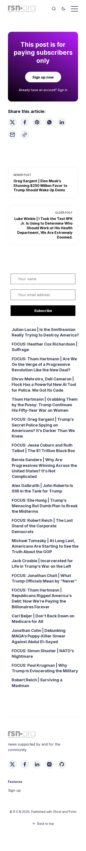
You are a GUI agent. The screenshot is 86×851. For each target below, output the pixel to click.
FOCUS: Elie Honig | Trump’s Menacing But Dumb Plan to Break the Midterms (45, 506)
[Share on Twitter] (12, 122)
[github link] (61, 764)
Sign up (14, 790)
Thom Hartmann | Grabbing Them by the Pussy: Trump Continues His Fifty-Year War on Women (45, 405)
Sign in (62, 90)
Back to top (45, 823)
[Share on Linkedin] (61, 122)
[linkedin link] (37, 764)
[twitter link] (12, 764)
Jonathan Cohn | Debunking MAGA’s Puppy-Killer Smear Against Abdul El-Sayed (38, 636)
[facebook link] (24, 764)
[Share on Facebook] (24, 122)
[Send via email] (12, 134)
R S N (17, 811)
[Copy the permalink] (24, 134)
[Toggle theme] (63, 8)
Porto (73, 811)
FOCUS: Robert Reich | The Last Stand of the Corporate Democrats (42, 526)
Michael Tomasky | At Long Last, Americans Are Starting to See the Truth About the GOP (45, 546)
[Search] (54, 8)
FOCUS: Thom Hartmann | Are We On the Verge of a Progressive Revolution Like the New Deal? (44, 364)
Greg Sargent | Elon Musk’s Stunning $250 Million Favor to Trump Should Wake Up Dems (40, 185)
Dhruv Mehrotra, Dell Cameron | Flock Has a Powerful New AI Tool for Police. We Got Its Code (44, 384)
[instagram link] (49, 764)
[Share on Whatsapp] (49, 122)
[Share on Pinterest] (37, 122)
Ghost (57, 811)
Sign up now (43, 77)
